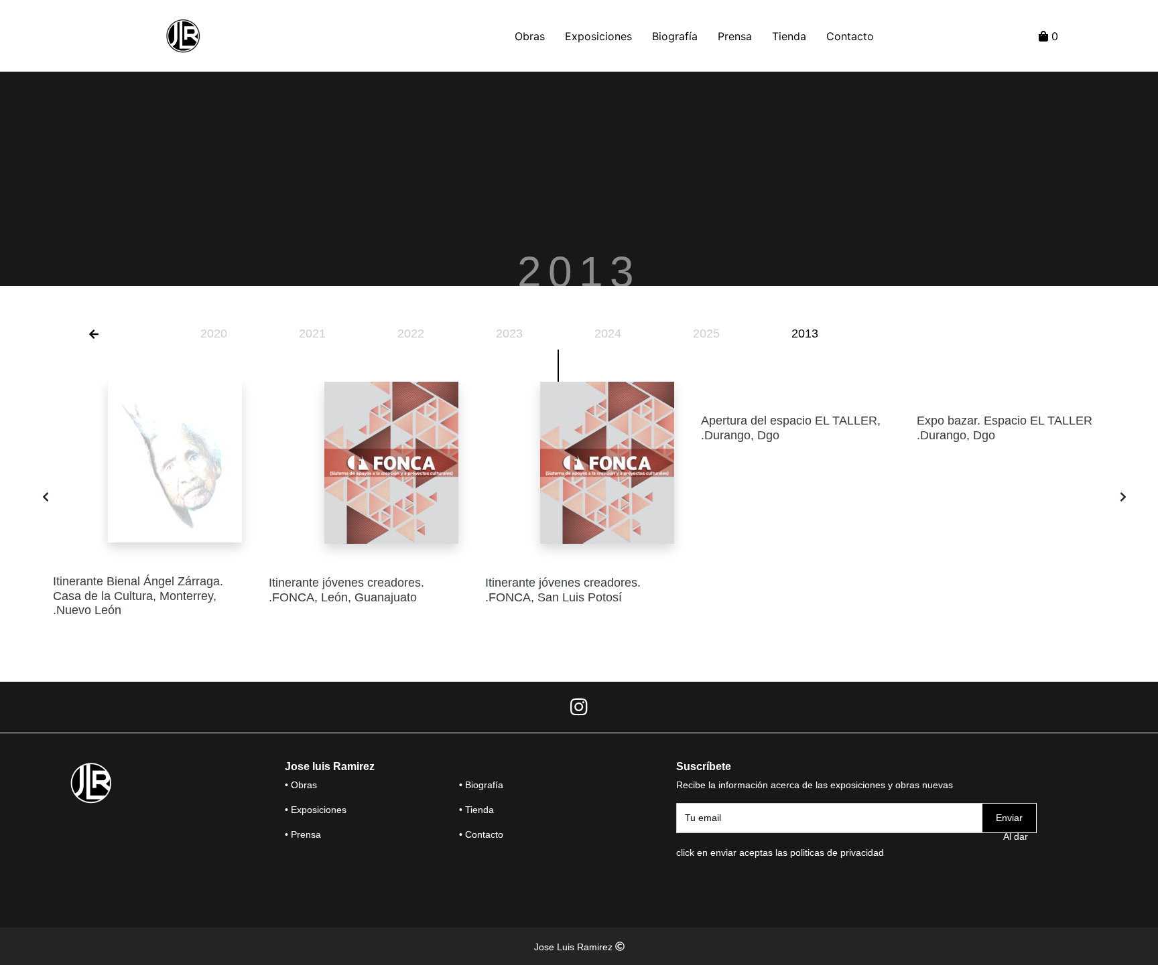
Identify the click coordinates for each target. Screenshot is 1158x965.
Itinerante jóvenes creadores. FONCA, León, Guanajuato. (346, 590)
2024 (607, 333)
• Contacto (481, 834)
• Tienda (476, 809)
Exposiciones (598, 36)
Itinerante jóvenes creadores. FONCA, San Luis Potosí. (563, 590)
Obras (530, 36)
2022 (410, 333)
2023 (509, 333)
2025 (706, 333)
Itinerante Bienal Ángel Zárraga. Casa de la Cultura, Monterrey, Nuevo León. (138, 596)
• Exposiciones (315, 809)
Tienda (789, 36)
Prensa (735, 36)
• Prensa (303, 834)
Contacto (850, 36)
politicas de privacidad (837, 852)
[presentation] (45, 497)
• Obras (301, 785)
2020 (213, 333)
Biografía (675, 36)
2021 (312, 333)
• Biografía (481, 785)
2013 (804, 333)
